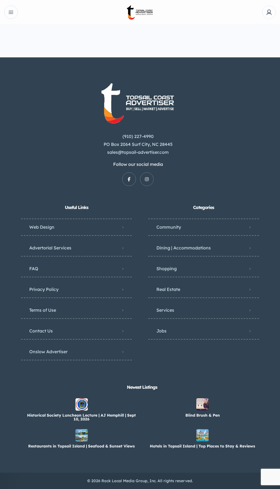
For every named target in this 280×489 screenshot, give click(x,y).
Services (165, 310)
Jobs (161, 331)
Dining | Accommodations (183, 248)
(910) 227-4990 (138, 136)
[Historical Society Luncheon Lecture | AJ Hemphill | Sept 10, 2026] (81, 404)
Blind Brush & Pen (202, 415)
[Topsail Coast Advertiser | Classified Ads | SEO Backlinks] (140, 12)
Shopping (166, 268)
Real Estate (168, 289)
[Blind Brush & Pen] (202, 404)
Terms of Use (42, 310)
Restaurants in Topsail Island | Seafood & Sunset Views (81, 446)
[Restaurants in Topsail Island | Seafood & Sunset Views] (81, 435)
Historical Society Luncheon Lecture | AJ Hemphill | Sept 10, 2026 (81, 417)
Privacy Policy (44, 289)
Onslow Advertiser (48, 351)
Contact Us (41, 331)
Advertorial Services (50, 248)
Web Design (41, 227)
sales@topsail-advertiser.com (138, 152)
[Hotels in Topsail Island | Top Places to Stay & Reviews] (202, 435)
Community (168, 227)
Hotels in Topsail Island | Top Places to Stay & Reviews (202, 446)
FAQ (33, 268)
